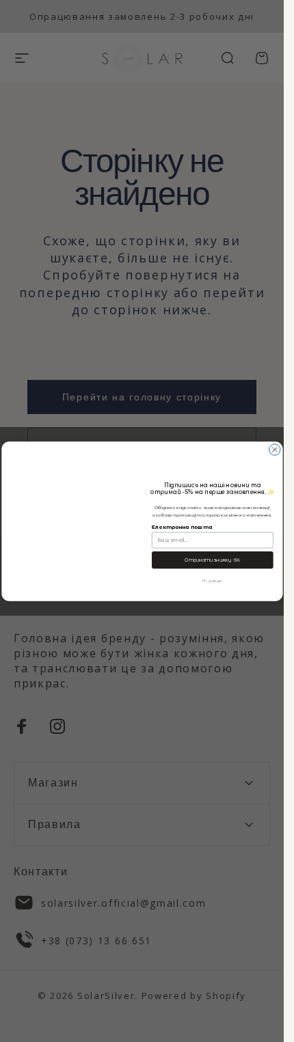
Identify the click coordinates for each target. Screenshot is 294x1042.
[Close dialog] (274, 448)
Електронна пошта (182, 527)
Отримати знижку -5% (212, 559)
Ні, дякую (212, 579)
